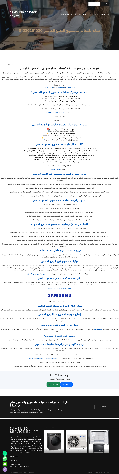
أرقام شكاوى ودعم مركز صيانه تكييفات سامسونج (59, 344)
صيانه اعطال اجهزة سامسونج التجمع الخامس (59, 305)
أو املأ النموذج (66, 384)
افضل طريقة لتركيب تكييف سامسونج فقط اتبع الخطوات (59, 224)
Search (105, 4)
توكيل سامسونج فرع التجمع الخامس (59, 261)
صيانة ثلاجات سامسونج (98, 450)
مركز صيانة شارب (41, 358)
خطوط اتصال (98, 329)
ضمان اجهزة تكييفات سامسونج (59, 335)
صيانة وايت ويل (30, 358)
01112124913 (48, 87)
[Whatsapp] (5, 458)
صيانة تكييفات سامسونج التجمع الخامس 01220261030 (59, 31)
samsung (31, 472)
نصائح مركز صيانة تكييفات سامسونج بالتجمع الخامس (59, 200)
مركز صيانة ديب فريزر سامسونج (36, 274)
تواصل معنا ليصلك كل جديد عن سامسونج (59, 288)
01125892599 (16, 4)
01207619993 (59, 87)
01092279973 (56, 169)
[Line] (5, 464)
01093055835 (70, 87)
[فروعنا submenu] (99, 14)
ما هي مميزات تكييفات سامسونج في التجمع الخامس (59, 173)
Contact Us (102, 407)
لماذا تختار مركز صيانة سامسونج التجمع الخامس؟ (59, 92)
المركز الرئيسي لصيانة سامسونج (54, 450)
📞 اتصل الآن (53, 384)
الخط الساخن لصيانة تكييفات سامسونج (59, 324)
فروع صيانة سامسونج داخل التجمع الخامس (59, 250)
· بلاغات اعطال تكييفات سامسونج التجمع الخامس (59, 144)
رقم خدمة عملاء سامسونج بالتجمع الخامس (59, 278)
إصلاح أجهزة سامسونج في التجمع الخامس (59, 314)
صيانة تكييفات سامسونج (76, 450)
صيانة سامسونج (52, 358)
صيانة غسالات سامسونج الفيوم (55, 112)
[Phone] (5, 453)
